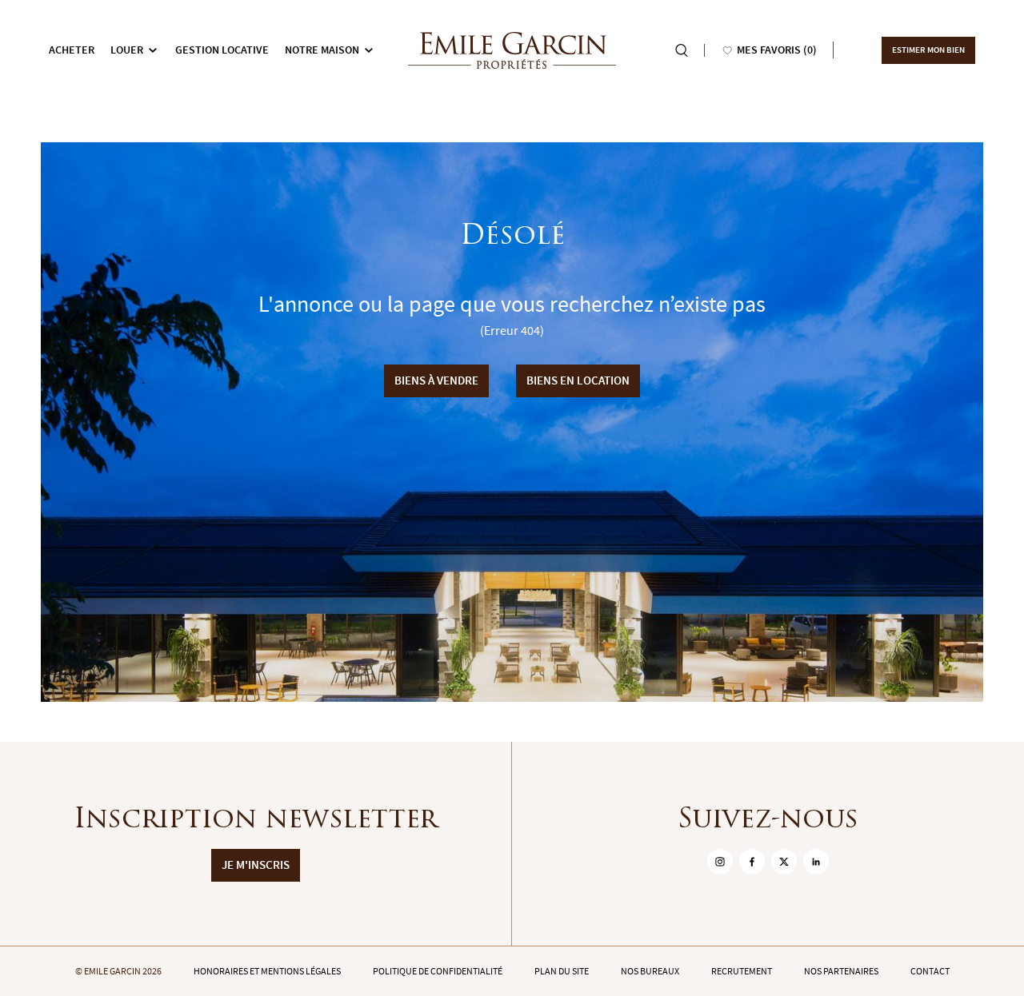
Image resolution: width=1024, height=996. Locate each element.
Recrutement (741, 971)
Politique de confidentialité (437, 971)
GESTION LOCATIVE (222, 50)
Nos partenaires (841, 971)
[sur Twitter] (784, 861)
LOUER (126, 50)
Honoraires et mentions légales (267, 971)
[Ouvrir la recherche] (681, 50)
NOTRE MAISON (322, 50)
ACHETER (71, 50)
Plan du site (561, 971)
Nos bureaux (650, 971)
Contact (930, 971)
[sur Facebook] (752, 861)
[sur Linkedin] (816, 861)
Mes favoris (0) (777, 50)
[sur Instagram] (720, 861)
